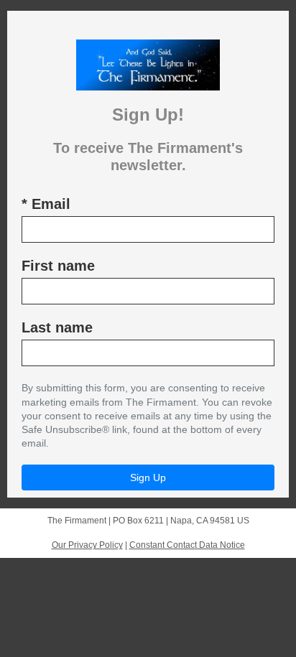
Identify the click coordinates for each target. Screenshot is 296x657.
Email (46, 204)
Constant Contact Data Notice (187, 545)
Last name (57, 327)
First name (58, 266)
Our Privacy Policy (87, 545)
